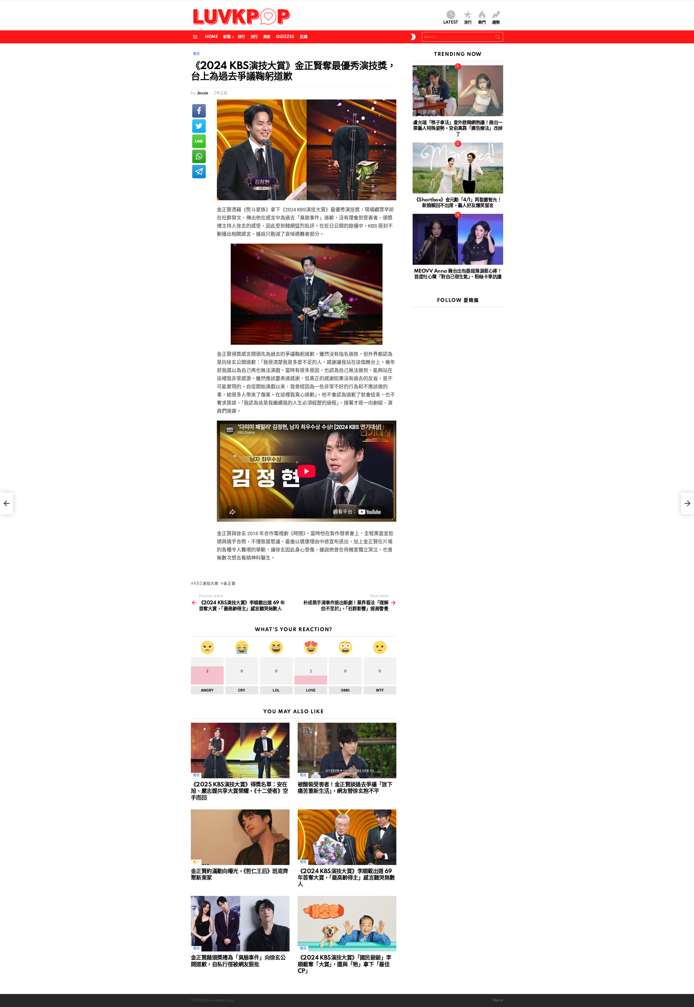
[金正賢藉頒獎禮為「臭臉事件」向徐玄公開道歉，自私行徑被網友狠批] (240, 923)
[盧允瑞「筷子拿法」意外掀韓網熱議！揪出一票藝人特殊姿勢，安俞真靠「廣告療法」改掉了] (458, 90)
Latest (450, 22)
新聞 (226, 37)
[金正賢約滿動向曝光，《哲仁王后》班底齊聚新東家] (240, 837)
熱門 (482, 22)
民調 (303, 37)
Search (497, 38)
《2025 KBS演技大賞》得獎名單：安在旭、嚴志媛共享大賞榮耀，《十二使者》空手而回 (239, 791)
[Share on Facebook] (199, 111)
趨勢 (496, 22)
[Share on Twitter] (199, 126)
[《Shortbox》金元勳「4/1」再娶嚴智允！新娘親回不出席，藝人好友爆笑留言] (458, 168)
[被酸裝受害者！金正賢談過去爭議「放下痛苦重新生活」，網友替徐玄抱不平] (347, 750)
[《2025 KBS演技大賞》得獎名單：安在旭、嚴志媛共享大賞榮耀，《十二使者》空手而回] (240, 750)
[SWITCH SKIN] (413, 36)
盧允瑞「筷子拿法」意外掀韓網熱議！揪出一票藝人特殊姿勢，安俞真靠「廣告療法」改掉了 (458, 128)
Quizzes (285, 37)
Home (211, 37)
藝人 (196, 862)
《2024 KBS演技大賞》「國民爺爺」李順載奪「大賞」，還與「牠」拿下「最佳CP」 (344, 964)
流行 (468, 22)
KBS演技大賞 (206, 584)
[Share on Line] (199, 141)
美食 (267, 37)
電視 (196, 775)
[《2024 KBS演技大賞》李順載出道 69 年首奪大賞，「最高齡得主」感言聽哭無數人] (347, 837)
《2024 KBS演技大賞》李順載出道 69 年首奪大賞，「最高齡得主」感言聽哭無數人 (346, 878)
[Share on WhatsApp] (199, 156)
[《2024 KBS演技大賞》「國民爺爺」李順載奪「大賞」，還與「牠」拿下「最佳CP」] (347, 923)
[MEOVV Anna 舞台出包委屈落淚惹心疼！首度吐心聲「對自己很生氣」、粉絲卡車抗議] (458, 239)
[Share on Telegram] (199, 171)
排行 (241, 37)
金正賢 (229, 584)
